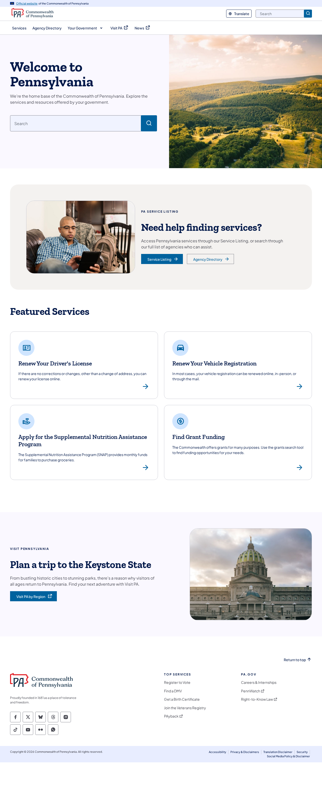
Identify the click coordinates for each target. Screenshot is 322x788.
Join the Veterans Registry (185, 708)
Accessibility (217, 752)
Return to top (295, 660)
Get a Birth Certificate (182, 699)
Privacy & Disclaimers (244, 752)
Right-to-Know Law (257, 699)
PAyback (171, 716)
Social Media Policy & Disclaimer (288, 756)
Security (302, 752)
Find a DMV (173, 691)
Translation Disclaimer (277, 752)
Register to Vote (177, 682)
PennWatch (250, 691)
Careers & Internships (258, 682)
